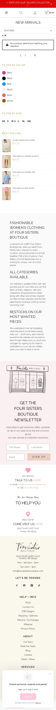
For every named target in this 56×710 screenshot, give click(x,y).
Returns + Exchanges (28, 620)
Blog (28, 650)
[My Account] (35, 13)
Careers (28, 655)
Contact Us (28, 607)
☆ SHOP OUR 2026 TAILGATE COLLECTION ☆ (28, 3)
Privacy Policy (28, 628)
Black (9, 78)
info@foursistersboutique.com (32, 484)
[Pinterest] (32, 585)
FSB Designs (28, 611)
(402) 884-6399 (31, 487)
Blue (9, 84)
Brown (10, 101)
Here (37, 480)
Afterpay (28, 624)
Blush (9, 89)
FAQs (28, 602)
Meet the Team (28, 646)
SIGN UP (39, 456)
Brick (9, 95)
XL (23, 121)
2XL (29, 121)
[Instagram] (17, 585)
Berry (9, 72)
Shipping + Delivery (28, 615)
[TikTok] (39, 585)
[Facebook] (24, 585)
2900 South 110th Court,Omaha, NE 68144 (28, 557)
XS (3, 121)
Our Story (28, 642)
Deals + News (28, 659)
